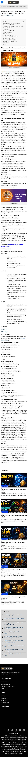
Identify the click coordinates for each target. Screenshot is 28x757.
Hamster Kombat (5, 72)
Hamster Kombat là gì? (9, 24)
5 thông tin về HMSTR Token (9, 35)
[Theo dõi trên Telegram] (24, 730)
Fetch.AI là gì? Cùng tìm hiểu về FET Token (13, 615)
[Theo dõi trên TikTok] (8, 730)
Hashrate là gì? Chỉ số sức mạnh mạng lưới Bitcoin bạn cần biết (13, 543)
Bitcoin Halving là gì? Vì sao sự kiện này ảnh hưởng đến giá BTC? (13, 597)
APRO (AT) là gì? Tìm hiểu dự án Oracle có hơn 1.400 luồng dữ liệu (13, 628)
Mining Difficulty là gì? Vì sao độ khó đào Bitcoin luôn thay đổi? (14, 516)
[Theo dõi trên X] (12, 730)
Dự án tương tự (8, 33)
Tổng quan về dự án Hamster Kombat (11, 23)
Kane (13, 15)
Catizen (3, 340)
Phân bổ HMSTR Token (9, 38)
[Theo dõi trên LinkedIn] (16, 730)
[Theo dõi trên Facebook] (4, 730)
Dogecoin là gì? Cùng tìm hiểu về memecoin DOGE (14, 632)
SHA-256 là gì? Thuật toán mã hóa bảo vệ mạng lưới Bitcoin (13, 490)
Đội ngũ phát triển (8, 27)
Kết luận (4, 44)
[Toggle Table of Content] (22, 21)
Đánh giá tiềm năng (7, 42)
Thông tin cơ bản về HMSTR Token (12, 36)
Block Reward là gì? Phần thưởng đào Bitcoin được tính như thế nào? (13, 570)
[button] (2, 2)
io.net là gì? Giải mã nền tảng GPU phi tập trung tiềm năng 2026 (13, 623)
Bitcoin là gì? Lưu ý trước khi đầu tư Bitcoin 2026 (13, 654)
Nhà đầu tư (7, 29)
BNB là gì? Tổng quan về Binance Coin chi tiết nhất (14, 645)
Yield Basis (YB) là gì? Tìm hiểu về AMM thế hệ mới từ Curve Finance (13, 641)
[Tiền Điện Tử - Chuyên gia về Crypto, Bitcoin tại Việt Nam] (14, 2)
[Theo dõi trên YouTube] (20, 730)
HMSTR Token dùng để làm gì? (11, 41)
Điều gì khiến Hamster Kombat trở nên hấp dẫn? (14, 26)
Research (9, 459)
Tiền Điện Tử (12, 452)
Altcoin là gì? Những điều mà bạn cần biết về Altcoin (14, 619)
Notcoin (23, 338)
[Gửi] (25, 6)
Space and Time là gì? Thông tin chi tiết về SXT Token (13, 650)
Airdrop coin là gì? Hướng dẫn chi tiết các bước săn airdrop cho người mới (13, 637)
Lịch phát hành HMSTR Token (11, 39)
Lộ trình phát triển (8, 32)
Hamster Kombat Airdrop (10, 30)
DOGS (6, 340)
